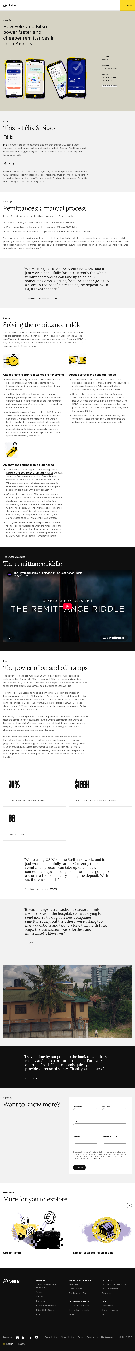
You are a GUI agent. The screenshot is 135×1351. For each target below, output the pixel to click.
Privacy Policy (97, 1158)
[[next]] (129, 1205)
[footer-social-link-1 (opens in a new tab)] (23, 1337)
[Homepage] (11, 1281)
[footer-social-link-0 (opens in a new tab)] (17, 1337)
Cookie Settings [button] (105, 1337)
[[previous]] (123, 1205)
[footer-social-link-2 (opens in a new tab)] (30, 1337)
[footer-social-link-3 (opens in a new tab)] (36, 1337)
